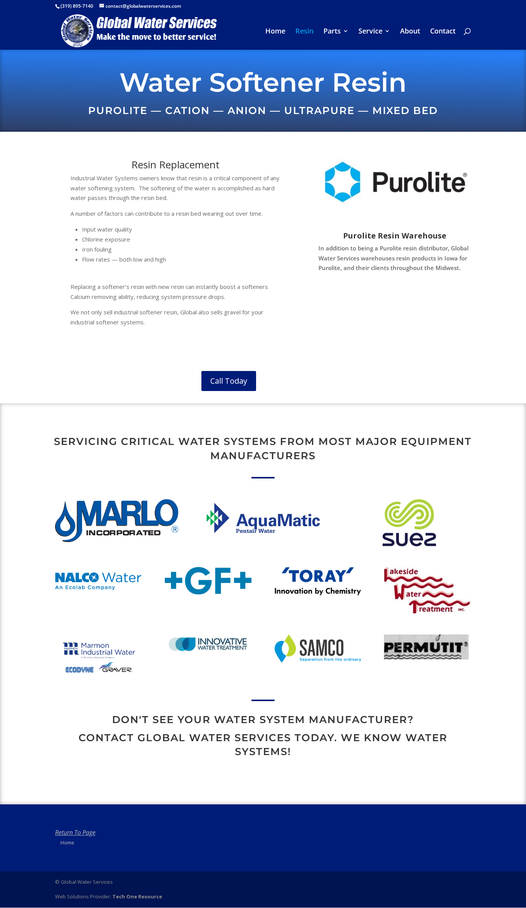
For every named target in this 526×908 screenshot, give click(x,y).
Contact (443, 31)
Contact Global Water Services (185, 738)
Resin (304, 31)
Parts (332, 31)
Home (275, 31)
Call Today (228, 381)
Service (370, 31)
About (410, 31)
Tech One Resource (137, 896)
